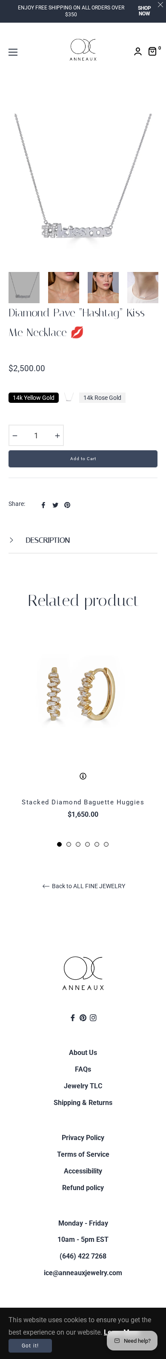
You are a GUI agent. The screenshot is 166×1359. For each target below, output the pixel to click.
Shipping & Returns (83, 1103)
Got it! (30, 1346)
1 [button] (59, 844)
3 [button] (78, 844)
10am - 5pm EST (83, 1239)
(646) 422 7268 (83, 1256)
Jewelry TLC (83, 1086)
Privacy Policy (83, 1138)
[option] (83, 739)
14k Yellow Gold (33, 397)
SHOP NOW (144, 11)
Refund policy (83, 1188)
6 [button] (106, 844)
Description (47, 540)
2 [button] (68, 844)
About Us (83, 1053)
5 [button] (96, 844)
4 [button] (87, 844)
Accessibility (83, 1171)
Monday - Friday (83, 1223)
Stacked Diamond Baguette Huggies (83, 802)
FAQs (83, 1069)
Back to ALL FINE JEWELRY (88, 886)
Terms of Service (83, 1154)
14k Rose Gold (102, 397)
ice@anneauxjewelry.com (83, 1273)
